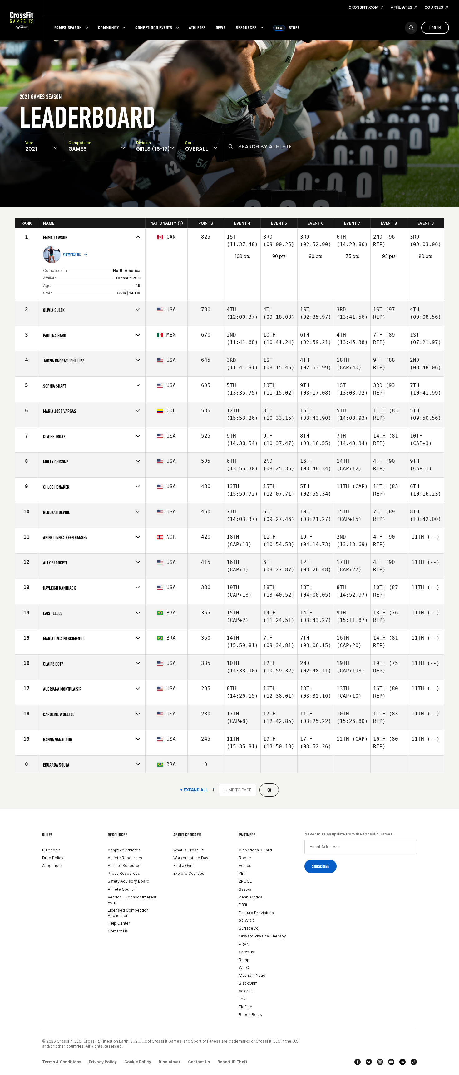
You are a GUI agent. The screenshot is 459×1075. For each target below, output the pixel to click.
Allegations (52, 865)
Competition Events (153, 28)
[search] (411, 28)
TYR (242, 999)
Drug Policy (52, 857)
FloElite (245, 1007)
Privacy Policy (103, 1061)
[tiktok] (414, 1062)
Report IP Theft (232, 1061)
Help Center (119, 923)
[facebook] (357, 1062)
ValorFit (246, 991)
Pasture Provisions (256, 912)
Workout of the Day (190, 857)
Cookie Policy (137, 1061)
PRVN (244, 944)
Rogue (245, 857)
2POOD (246, 881)
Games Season (68, 28)
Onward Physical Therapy (262, 936)
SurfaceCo (249, 928)
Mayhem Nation (253, 975)
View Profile (72, 254)
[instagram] (380, 1062)
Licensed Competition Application (128, 913)
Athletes (197, 28)
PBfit (243, 905)
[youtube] (391, 1062)
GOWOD (246, 920)
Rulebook (51, 850)
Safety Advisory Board (128, 881)
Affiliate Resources (125, 865)
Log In (435, 28)
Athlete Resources (125, 857)
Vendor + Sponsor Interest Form (132, 900)
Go (269, 790)
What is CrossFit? (189, 850)
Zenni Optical (251, 897)
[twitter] (369, 1062)
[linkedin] (402, 1062)
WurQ (244, 967)
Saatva (245, 889)
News (221, 28)
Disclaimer (169, 1061)
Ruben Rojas (250, 1014)
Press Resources (124, 873)
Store (288, 28)
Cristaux (246, 952)
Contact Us (118, 931)
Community (108, 28)
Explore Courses (188, 873)
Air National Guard (255, 850)
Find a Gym (183, 865)
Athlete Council (122, 889)
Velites (245, 865)
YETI (242, 873)
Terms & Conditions (61, 1061)
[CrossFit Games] (22, 20)
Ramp (244, 959)
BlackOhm (248, 983)
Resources (246, 28)
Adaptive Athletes (124, 850)
